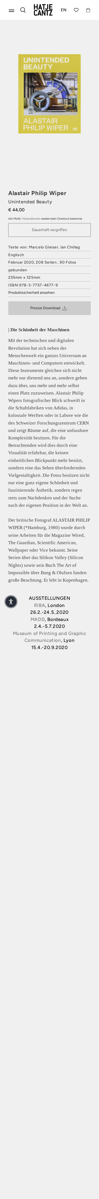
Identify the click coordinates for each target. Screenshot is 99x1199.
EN (64, 9)
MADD (38, 619)
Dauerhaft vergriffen (49, 230)
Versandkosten (31, 218)
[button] (11, 601)
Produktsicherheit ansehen (31, 292)
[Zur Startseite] (43, 10)
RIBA (39, 605)
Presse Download (45, 308)
